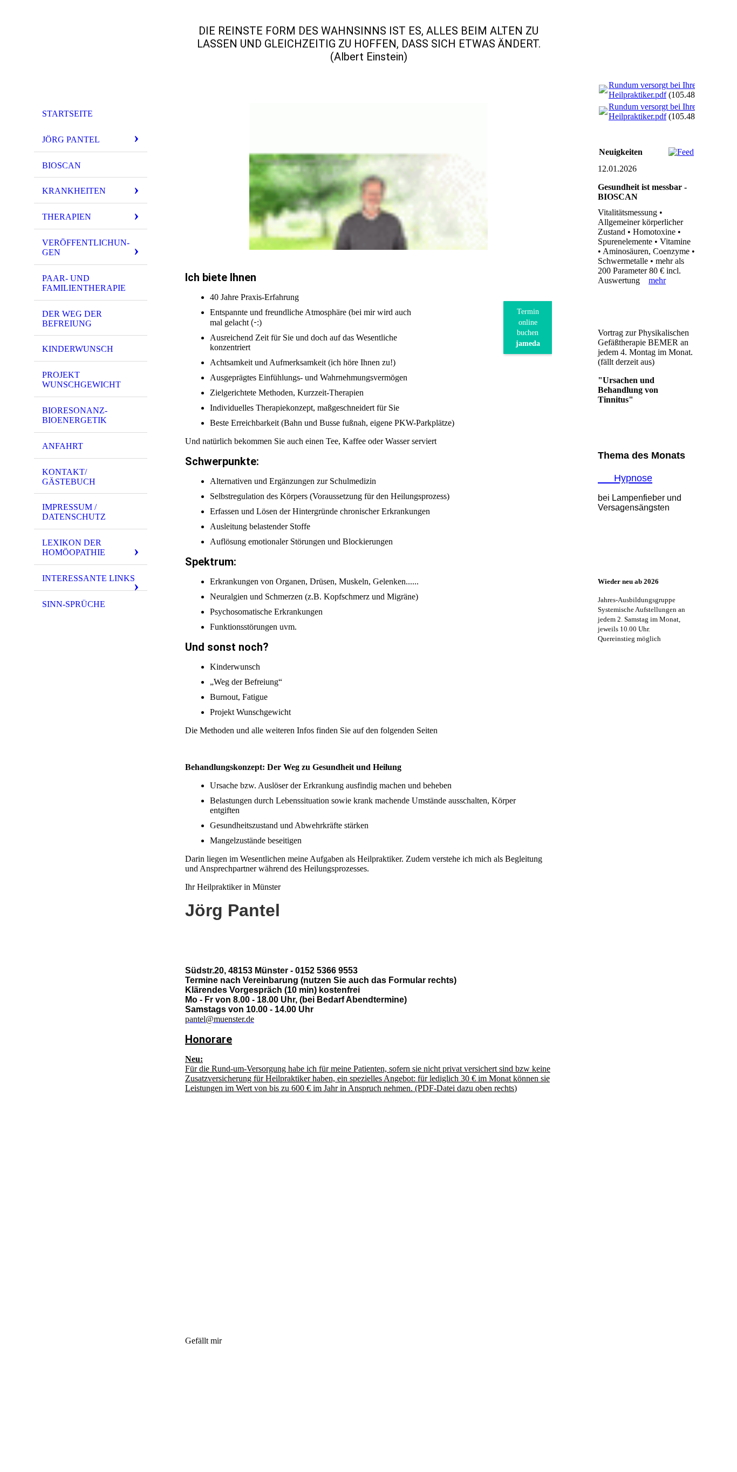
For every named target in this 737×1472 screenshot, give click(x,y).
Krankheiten (74, 190)
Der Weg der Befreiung (72, 318)
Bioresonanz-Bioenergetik (74, 415)
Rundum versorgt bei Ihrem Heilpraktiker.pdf (655, 89)
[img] (90, 55)
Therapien (66, 216)
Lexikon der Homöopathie (73, 547)
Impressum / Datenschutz (74, 511)
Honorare (208, 1039)
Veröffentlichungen (85, 247)
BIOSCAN (61, 165)
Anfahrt (62, 446)
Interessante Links (88, 578)
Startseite (67, 113)
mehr (657, 280)
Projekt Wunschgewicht (81, 379)
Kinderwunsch (77, 348)
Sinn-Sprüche (73, 604)
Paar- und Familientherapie (84, 283)
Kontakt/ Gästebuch (68, 476)
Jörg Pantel (71, 139)
